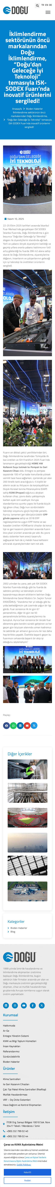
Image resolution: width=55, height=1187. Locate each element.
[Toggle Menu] (48, 12)
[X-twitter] (42, 1005)
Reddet (27, 1180)
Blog (13, 931)
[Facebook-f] (33, 1005)
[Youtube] (24, 1005)
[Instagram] (15, 1005)
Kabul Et (27, 1172)
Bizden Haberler (19, 928)
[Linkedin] (6, 1005)
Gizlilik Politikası (24, 1164)
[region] (27, 1163)
